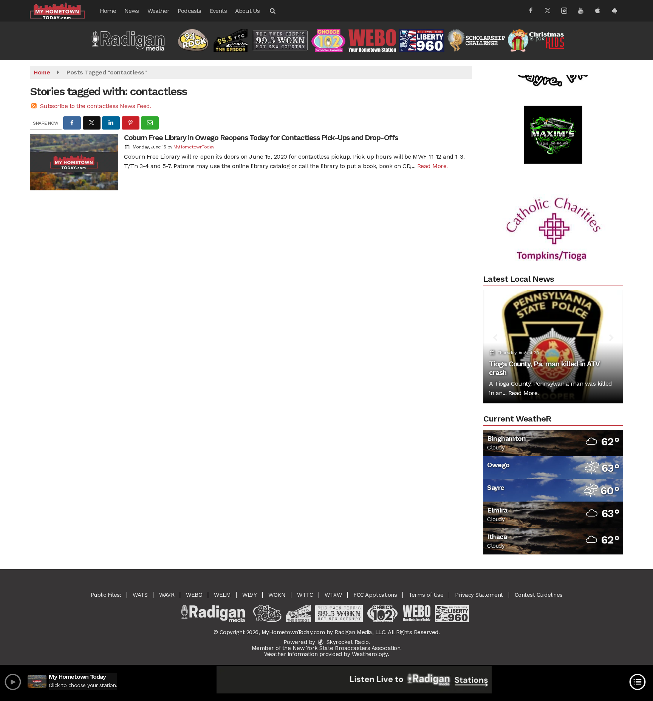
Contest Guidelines (539, 594)
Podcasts (189, 10)
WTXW (333, 594)
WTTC (305, 594)
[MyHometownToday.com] (63, 10)
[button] (272, 10)
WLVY (249, 594)
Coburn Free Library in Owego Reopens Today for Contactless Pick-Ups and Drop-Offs (261, 137)
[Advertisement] (553, 122)
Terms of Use (426, 594)
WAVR (166, 594)
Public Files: (106, 594)
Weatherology (370, 654)
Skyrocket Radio (346, 642)
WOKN (276, 594)
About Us (247, 10)
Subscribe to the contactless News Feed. (96, 106)
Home (108, 10)
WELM (222, 594)
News (131, 10)
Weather (158, 10)
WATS (140, 594)
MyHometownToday (193, 147)
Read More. (432, 166)
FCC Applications (375, 594)
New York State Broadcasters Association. (347, 648)
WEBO (194, 594)
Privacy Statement (479, 594)
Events (218, 10)
